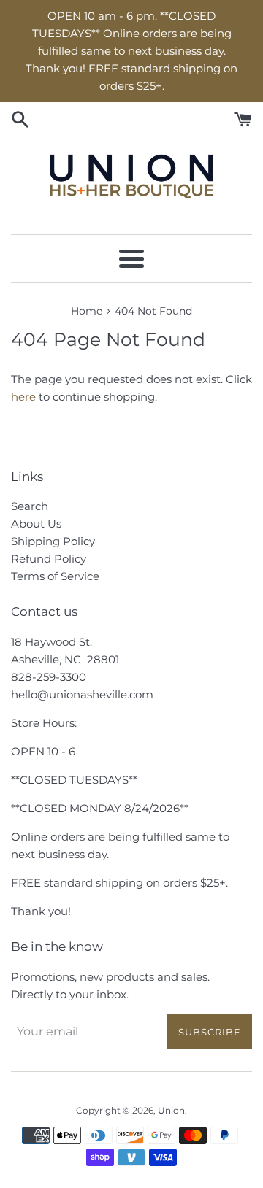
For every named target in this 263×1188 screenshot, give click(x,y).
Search (29, 506)
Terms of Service (55, 576)
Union (171, 1110)
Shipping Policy (53, 541)
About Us (36, 524)
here (23, 397)
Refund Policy (48, 559)
